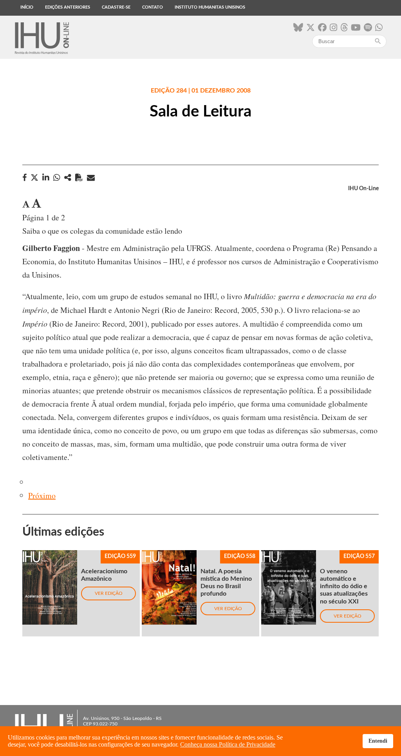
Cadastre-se (116, 7)
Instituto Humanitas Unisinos (210, 7)
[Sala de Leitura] (67, 177)
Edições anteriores (67, 7)
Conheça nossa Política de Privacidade (227, 744)
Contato (152, 7)
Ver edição (109, 593)
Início (26, 7)
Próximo (42, 495)
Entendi (377, 741)
